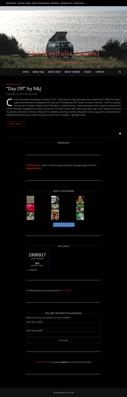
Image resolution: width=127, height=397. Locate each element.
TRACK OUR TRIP (43, 362)
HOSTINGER (65, 290)
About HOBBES (72, 72)
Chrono (99, 72)
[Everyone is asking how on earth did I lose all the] (55, 199)
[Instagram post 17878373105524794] (30, 216)
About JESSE (54, 72)
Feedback (54, 3)
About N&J (38, 72)
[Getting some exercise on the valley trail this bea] (80, 216)
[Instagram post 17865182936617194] (55, 208)
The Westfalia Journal (63, 53)
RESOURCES (11, 3)
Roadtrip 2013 (14, 84)
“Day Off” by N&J (23, 88)
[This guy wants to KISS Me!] (55, 216)
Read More (15, 124)
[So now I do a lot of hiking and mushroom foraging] (30, 199)
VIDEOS (87, 72)
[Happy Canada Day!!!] (30, 208)
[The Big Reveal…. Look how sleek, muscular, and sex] (80, 199)
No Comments (31, 94)
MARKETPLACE (66, 3)
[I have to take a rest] (80, 208)
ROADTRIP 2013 (33, 168)
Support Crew (23, 3)
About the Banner (40, 3)
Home (26, 72)
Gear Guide (79, 3)
